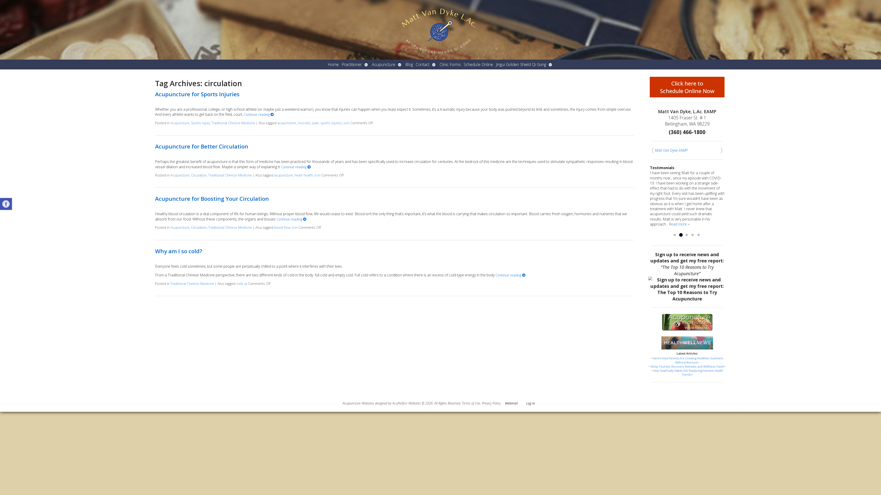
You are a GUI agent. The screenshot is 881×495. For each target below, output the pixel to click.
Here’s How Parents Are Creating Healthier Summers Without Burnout (688, 360)
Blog (409, 64)
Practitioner (352, 64)
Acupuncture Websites (358, 403)
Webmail (511, 403)
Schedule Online (478, 64)
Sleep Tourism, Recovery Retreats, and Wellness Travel (687, 366)
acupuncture (286, 123)
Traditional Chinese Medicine (233, 123)
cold (239, 283)
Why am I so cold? (178, 251)
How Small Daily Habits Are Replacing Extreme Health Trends (688, 372)
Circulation (199, 175)
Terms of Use (471, 403)
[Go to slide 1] (674, 235)
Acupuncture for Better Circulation (201, 146)
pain (315, 123)
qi (245, 283)
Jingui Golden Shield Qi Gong (521, 64)
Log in (530, 403)
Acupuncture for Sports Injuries (197, 94)
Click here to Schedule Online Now (687, 87)
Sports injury (200, 123)
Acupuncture (383, 64)
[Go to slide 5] (698, 235)
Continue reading (257, 114)
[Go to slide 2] (680, 235)
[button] (6, 204)
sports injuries (331, 123)
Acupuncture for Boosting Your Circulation (212, 198)
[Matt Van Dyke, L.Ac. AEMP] (440, 30)
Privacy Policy (491, 403)
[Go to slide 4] (692, 235)
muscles (304, 123)
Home (333, 64)
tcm (346, 123)
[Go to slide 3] (686, 235)
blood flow (282, 227)
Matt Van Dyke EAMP (671, 150)
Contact (422, 64)
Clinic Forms (450, 64)
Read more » (679, 224)
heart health (304, 175)
